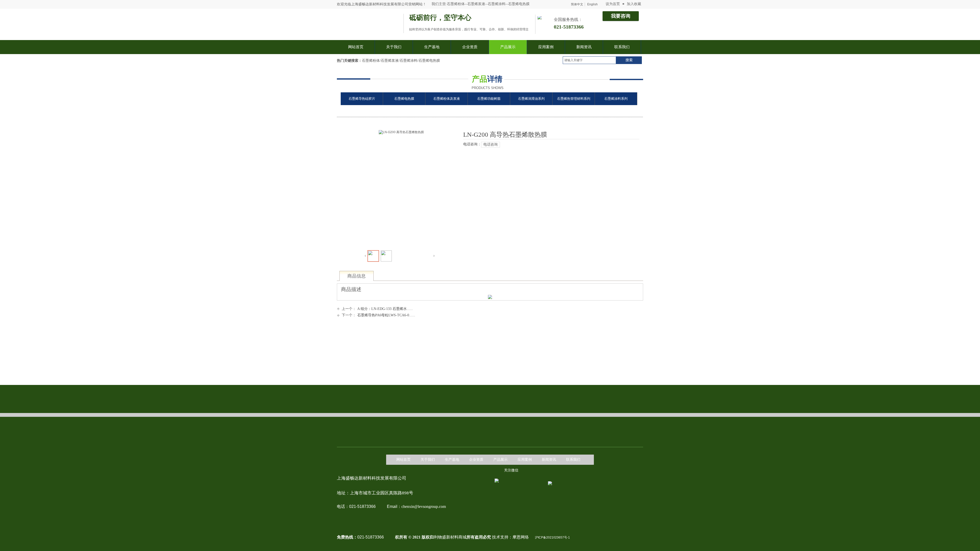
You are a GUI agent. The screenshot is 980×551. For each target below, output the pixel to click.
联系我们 (573, 459)
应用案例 (525, 459)
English (592, 4)
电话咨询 (490, 144)
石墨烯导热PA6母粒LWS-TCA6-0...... (378, 315)
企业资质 (476, 459)
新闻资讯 (549, 459)
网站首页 (403, 459)
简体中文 (577, 4)
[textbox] (589, 60)
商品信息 (356, 276)
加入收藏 (634, 4)
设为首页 (613, 4)
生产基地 (452, 459)
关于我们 (428, 459)
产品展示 (500, 459)
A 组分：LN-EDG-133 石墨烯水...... (377, 309)
